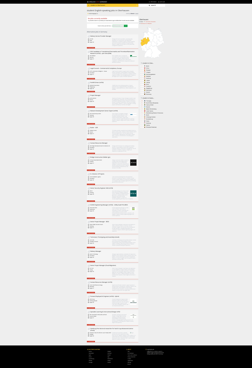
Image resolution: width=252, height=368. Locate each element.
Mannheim (149, 90)
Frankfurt (148, 86)
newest (136, 13)
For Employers (131, 353)
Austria (90, 351)
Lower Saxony (149, 111)
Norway (90, 360)
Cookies (129, 358)
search (153, 5)
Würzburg (148, 94)
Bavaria (148, 107)
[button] (92, 13)
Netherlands (110, 358)
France (90, 356)
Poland (108, 360)
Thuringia (148, 101)
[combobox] (114, 5)
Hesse (147, 121)
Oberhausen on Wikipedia (146, 23)
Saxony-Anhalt (149, 105)
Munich (148, 92)
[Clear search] (136, 5)
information (153, 2)
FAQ (128, 351)
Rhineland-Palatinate (151, 127)
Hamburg (148, 78)
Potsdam (148, 70)
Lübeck (148, 80)
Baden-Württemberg (151, 109)
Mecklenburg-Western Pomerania (154, 113)
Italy (108, 356)
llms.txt (129, 364)
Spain (90, 355)
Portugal (90, 362)
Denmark (109, 353)
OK (125, 25)
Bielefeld (148, 76)
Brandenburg (149, 119)
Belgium (109, 351)
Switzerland (91, 353)
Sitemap (129, 362)
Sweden (109, 362)
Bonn (147, 84)
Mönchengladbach (150, 74)
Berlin (147, 66)
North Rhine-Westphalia (150, 21)
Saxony (148, 125)
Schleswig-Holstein (151, 117)
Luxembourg (91, 358)
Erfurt (147, 68)
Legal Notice (130, 360)
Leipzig (148, 82)
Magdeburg (149, 88)
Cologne (148, 72)
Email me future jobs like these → (105, 25)
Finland (109, 355)
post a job (162, 2)
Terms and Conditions (132, 355)
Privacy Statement (131, 356)
